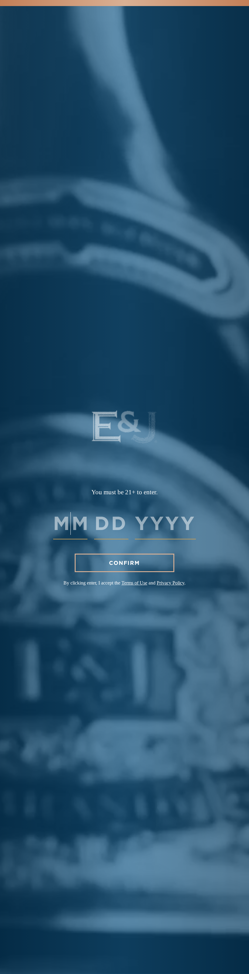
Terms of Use (134, 582)
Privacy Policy (170, 582)
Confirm (124, 563)
